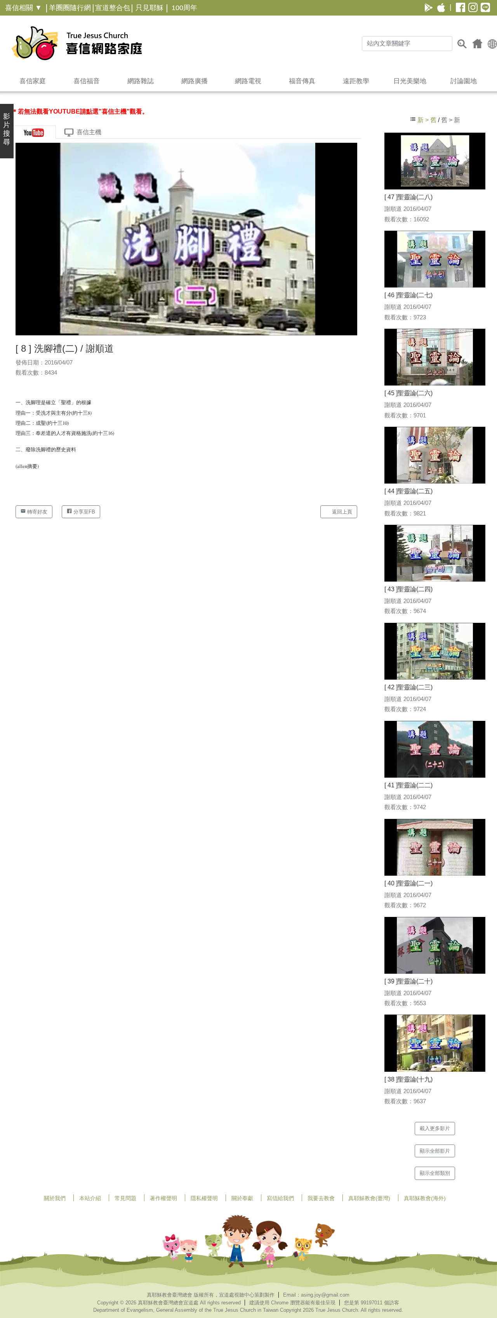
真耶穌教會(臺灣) (369, 1198)
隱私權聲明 (204, 1198)
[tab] (34, 132)
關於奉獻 (242, 1198)
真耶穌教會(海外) (425, 1198)
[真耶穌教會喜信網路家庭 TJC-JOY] (77, 43)
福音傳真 (302, 81)
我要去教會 (321, 1198)
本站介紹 (90, 1198)
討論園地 (463, 81)
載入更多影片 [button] (435, 1128)
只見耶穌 (149, 8)
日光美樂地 (409, 81)
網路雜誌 (140, 81)
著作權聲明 (163, 1198)
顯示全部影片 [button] (435, 1151)
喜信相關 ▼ (23, 8)
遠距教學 (356, 81)
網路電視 (248, 81)
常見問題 (125, 1198)
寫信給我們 (280, 1198)
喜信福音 (86, 81)
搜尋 (462, 43)
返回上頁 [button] (341, 512)
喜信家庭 (32, 81)
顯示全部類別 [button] (435, 1173)
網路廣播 (194, 81)
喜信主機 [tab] (88, 132)
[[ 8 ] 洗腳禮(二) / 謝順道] (186, 238)
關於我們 (55, 1198)
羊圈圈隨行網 (70, 8)
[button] (492, 43)
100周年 (184, 8)
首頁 (477, 43)
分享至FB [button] (83, 512)
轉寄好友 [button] (36, 512)
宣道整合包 (112, 8)
